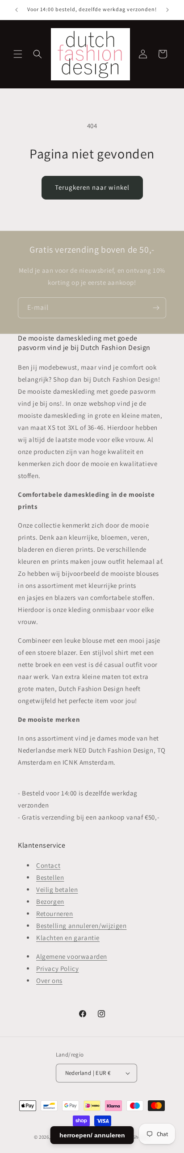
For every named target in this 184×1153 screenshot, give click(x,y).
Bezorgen (50, 901)
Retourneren (54, 913)
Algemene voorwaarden (71, 956)
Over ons (49, 980)
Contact (48, 865)
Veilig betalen (57, 889)
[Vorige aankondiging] (16, 10)
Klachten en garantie (68, 937)
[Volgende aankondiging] (167, 10)
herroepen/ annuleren (92, 1135)
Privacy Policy (57, 968)
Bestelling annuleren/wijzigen (81, 925)
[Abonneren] (156, 307)
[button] (18, 54)
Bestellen (50, 877)
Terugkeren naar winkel (92, 187)
